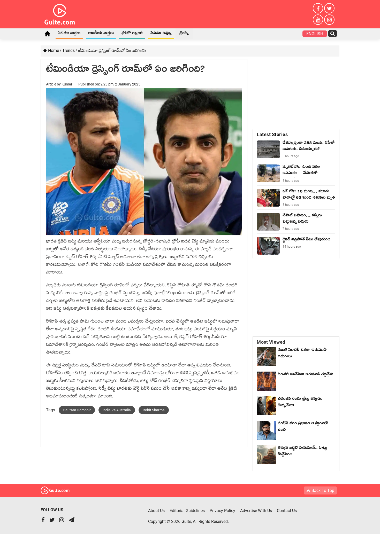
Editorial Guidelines (187, 510)
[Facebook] (318, 8)
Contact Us (287, 510)
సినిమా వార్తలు (69, 34)
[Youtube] (318, 19)
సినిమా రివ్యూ (161, 34)
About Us (156, 510)
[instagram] (329, 19)
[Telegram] (71, 520)
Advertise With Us (256, 510)
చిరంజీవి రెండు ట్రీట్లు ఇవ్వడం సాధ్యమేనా (300, 403)
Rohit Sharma (154, 410)
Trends (68, 50)
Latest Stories (272, 134)
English (314, 33)
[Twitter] (329, 8)
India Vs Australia (117, 410)
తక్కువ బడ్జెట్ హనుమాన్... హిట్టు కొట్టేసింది (302, 452)
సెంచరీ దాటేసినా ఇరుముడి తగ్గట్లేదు (305, 378)
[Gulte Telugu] (59, 13)
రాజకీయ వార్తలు (101, 34)
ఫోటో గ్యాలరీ (132, 34)
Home (47, 33)
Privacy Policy (222, 510)
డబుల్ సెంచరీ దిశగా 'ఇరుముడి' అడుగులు (302, 354)
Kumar (67, 84)
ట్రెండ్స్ (184, 34)
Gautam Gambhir (77, 410)
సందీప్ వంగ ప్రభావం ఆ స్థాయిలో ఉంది (303, 427)
